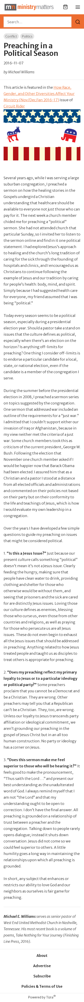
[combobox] (37, 22)
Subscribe (42, 976)
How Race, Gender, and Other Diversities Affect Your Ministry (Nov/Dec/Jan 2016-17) (39, 93)
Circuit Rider (14, 106)
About (42, 955)
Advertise (42, 966)
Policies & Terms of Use (42, 986)
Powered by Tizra (42, 997)
